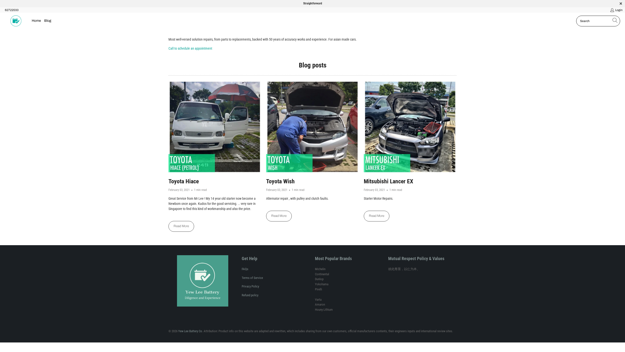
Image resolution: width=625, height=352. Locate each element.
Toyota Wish (280, 181)
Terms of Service (252, 278)
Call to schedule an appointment (190, 48)
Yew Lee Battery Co (190, 331)
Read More (181, 226)
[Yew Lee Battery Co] (16, 21)
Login (619, 10)
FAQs (245, 269)
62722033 (12, 10)
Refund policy (250, 295)
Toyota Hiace (183, 181)
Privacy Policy (250, 286)
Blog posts (312, 65)
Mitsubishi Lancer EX (388, 181)
